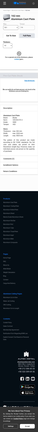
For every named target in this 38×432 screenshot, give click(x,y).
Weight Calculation (9, 272)
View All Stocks (29, 80)
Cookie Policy (7, 322)
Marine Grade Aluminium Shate (13, 217)
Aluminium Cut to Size (10, 297)
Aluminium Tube (8, 228)
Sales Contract (8, 326)
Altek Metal (7, 269)
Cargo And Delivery (9, 283)
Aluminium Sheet (8, 213)
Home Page (6, 10)
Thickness (6, 42)
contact (16, 59)
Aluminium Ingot (8, 235)
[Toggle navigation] (4, 3)
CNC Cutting (7, 305)
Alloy (4, 24)
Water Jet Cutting (8, 301)
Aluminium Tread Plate (10, 231)
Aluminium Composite (10, 242)
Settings (11, 426)
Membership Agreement (11, 330)
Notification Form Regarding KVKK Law (15, 333)
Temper (22, 24)
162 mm (27, 10)
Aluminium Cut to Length (11, 308)
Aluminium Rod (8, 224)
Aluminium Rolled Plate (10, 209)
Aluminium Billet (8, 239)
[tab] (11, 35)
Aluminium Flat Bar (9, 220)
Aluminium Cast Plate (18, 10)
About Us (6, 265)
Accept (27, 426)
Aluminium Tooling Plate (11, 206)
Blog (4, 276)
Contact (5, 279)
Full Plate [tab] (27, 36)
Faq (4, 261)
